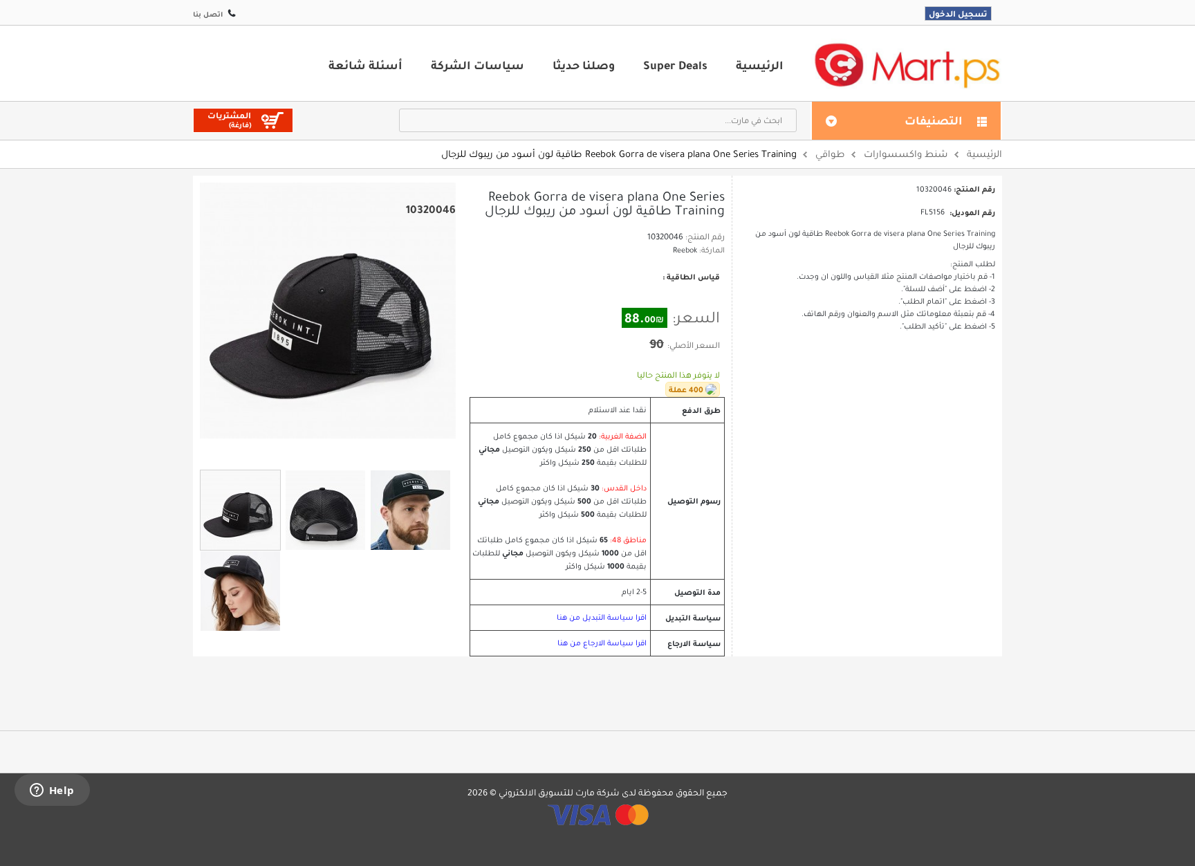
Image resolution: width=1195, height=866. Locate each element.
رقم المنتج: (705, 236)
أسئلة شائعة (365, 65)
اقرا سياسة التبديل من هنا (602, 617)
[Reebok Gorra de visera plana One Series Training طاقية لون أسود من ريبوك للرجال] (240, 510)
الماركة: (712, 250)
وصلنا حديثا (584, 65)
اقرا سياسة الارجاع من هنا (602, 643)
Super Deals (675, 65)
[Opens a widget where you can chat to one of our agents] (52, 791)
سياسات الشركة (477, 65)
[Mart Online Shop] (906, 65)
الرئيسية (760, 65)
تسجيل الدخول (958, 13)
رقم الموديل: (972, 212)
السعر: (696, 317)
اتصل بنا (208, 14)
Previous (310, 450)
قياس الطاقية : (690, 276)
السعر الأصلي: (693, 345)
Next (345, 451)
